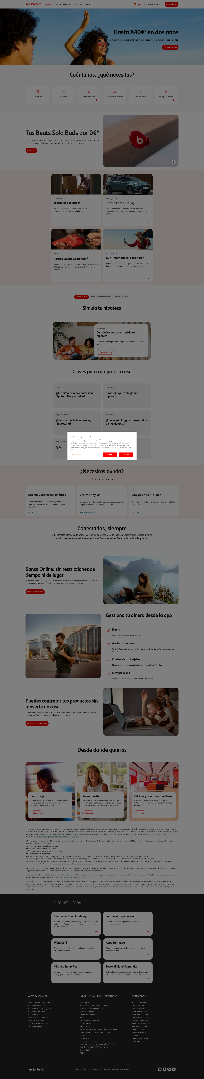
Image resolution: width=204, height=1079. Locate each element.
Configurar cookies (76, 454)
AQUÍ (72, 449)
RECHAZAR (110, 454)
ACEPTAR (126, 454)
